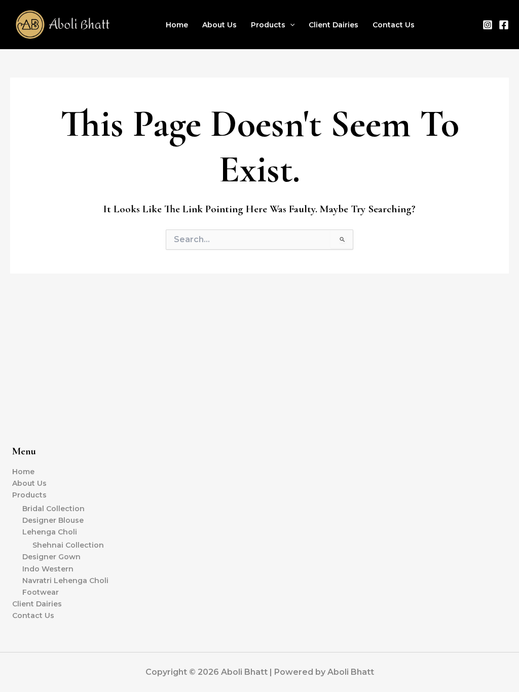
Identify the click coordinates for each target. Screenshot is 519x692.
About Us (219, 24)
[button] (289, 25)
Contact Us (394, 24)
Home (177, 24)
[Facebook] (504, 25)
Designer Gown (51, 556)
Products (268, 24)
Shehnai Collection (68, 545)
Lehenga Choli (49, 531)
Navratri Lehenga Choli (65, 580)
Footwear (40, 592)
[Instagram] (488, 25)
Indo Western (47, 568)
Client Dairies (333, 24)
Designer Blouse (53, 520)
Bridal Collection (53, 508)
